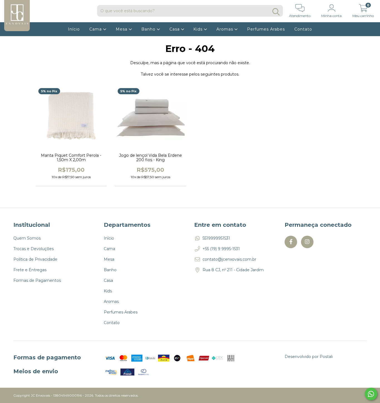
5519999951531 (216, 238)
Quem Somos (27, 238)
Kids (198, 29)
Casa (175, 29)
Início (74, 29)
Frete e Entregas (29, 269)
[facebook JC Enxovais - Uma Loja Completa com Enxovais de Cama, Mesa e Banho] (291, 242)
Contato (303, 29)
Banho (149, 29)
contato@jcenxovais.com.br (229, 259)
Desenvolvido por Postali (309, 356)
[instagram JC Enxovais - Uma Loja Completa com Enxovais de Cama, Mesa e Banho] (307, 242)
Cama (96, 29)
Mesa (122, 29)
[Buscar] (276, 11)
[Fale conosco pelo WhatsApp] (371, 394)
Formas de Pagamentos (37, 280)
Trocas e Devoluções (33, 248)
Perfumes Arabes (266, 29)
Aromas (225, 29)
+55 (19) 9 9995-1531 (221, 248)
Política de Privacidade (35, 259)
